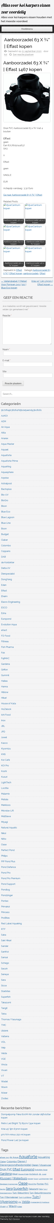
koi (5, 54)
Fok (3, 652)
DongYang (6, 579)
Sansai (4, 957)
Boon (4, 528)
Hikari (4, 698)
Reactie (6, 315)
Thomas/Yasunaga (11, 1019)
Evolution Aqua (9, 624)
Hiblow (4, 692)
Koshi (4, 771)
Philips (4, 856)
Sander (4, 946)
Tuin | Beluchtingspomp (40, 1193)
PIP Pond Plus (8, 861)
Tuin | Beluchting (20, 1192)
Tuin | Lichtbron (25, 1197)
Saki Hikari (6, 940)
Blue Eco (5, 511)
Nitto (3, 839)
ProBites (5, 918)
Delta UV (5, 568)
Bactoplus (6, 489)
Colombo (6, 545)
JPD (3, 731)
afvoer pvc (4, 1157)
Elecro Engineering (10, 602)
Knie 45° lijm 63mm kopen (14, 1129)
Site (4, 371)
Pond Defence (8, 867)
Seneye (5, 974)
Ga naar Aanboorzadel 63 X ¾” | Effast (22, 195)
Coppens (5, 551)
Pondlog (5, 889)
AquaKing (6, 466)
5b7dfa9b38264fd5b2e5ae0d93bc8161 (21, 410)
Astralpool (6, 483)
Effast (19, 270)
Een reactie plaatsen (23, 54)
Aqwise (5, 478)
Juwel (4, 737)
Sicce (4, 985)
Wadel (4, 1081)
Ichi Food (6, 714)
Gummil (5, 675)
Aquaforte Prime (9, 461)
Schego (5, 963)
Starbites (5, 991)
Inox (3, 720)
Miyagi (4, 822)
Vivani (4, 1070)
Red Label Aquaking (11, 923)
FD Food (5, 635)
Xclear (4, 1092)
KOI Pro (5, 765)
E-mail (6, 360)
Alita (3, 432)
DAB (3, 556)
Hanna (4, 686)
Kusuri (4, 777)
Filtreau (5, 641)
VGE (3, 1059)
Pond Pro (6, 872)
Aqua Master (7, 444)
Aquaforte (6, 455)
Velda (4, 1053)
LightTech (6, 782)
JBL (3, 726)
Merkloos (6, 805)
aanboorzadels (31, 273)
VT (2, 1076)
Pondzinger (7, 895)
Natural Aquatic (9, 827)
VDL (3, 1042)
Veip (3, 1047)
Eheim (4, 596)
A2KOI (4, 415)
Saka (3, 934)
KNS (3, 754)
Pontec (4, 901)
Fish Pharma (7, 647)
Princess (5, 912)
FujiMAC (5, 658)
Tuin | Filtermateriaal (9, 1197)
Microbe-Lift (7, 810)
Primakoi (5, 906)
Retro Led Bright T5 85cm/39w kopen (20, 1123)
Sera (3, 980)
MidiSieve (6, 816)
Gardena (5, 664)
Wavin (4, 1087)
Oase (4, 844)
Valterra (5, 1036)
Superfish (6, 997)
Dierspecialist (8, 573)
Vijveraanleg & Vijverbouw (39, 1202)
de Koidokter (7, 562)
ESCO (4, 607)
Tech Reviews (14, 1219)
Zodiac (4, 1098)
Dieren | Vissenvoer (41, 1165)
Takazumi (6, 1002)
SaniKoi (5, 951)
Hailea (4, 681)
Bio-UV (4, 494)
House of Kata (8, 703)
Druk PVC (6, 1169)
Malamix (5, 793)
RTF (3, 929)
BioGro (4, 500)
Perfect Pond (8, 850)
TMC (3, 1025)
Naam (6, 349)
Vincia (4, 1064)
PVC (46, 1184)
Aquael (4, 449)
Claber (4, 540)
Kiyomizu (6, 748)
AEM (3, 421)
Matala (4, 799)
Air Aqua (5, 427)
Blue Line (6, 523)
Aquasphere (7, 472)
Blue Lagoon (7, 517)
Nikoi (3, 833)
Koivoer (30, 1179)
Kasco (4, 743)
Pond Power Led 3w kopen (15, 1140)
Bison (4, 506)
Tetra (3, 1013)
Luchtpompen (44, 1179)
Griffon (4, 669)
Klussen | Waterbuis (13, 1178)
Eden (3, 585)
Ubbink (4, 1030)
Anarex (4, 438)
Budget (5, 534)
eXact (4, 630)
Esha (3, 613)
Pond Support (8, 884)
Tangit (4, 1008)
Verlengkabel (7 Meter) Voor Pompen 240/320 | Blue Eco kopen (14, 284)
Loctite (4, 788)
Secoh (4, 968)
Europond (6, 619)
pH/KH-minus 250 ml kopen (15, 1134)
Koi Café (5, 760)
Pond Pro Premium (10, 878)
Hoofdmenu (27, 29)
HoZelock (6, 709)
